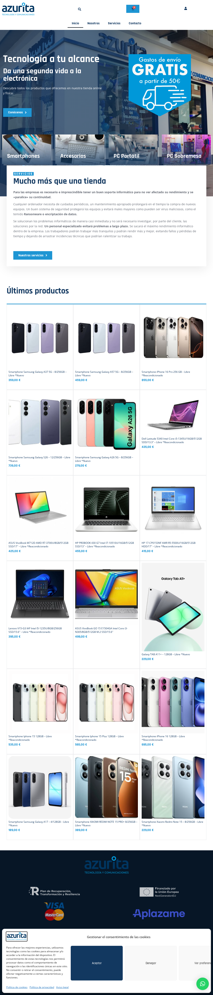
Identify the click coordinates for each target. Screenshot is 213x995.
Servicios (114, 23)
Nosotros (93, 23)
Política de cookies (16, 987)
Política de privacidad (42, 987)
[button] (79, 9)
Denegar (151, 963)
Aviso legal (62, 987)
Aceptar (97, 963)
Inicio (75, 23)
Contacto (135, 23)
